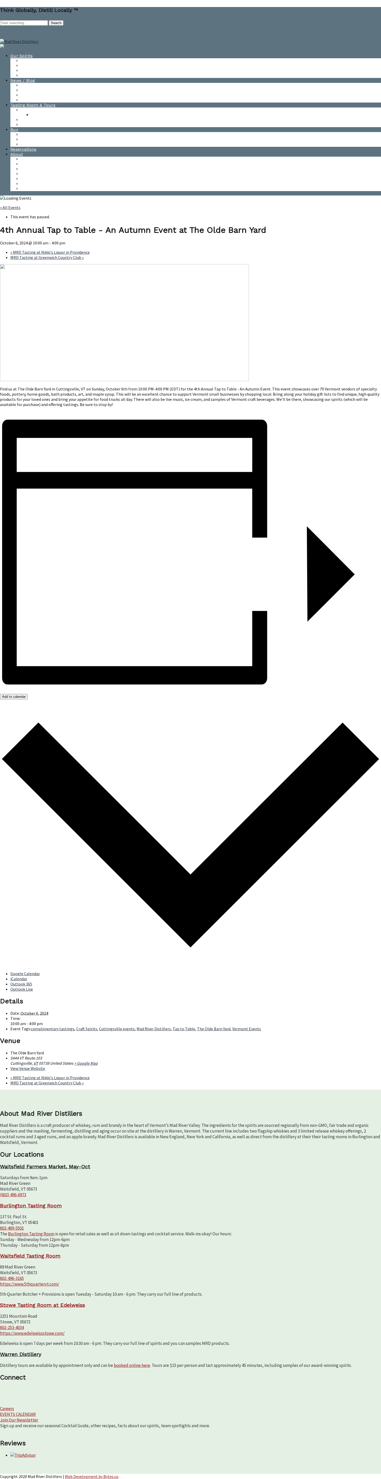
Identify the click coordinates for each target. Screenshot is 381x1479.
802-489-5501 (12, 1228)
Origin (27, 188)
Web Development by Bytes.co (91, 1476)
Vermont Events (246, 1028)
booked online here (132, 1365)
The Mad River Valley (42, 183)
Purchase (30, 134)
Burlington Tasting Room (46, 109)
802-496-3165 (12, 1278)
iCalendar (18, 978)
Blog (25, 90)
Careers (7, 1408)
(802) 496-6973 (13, 1195)
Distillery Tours (36, 124)
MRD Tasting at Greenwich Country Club (47, 257)
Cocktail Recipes (37, 70)
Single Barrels (35, 144)
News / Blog (22, 80)
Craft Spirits (86, 1028)
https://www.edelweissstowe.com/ (32, 1333)
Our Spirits (21, 55)
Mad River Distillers (154, 1028)
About (16, 154)
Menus (38, 114)
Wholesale (31, 139)
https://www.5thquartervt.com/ (29, 1284)
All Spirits (31, 60)
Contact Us (32, 159)
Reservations (23, 149)
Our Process (33, 178)
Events (27, 164)
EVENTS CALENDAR (18, 1414)
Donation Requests (40, 173)
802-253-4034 (12, 1327)
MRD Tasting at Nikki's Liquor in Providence (50, 252)
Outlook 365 (21, 984)
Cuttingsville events (117, 1028)
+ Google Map (86, 1063)
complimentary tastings (52, 1028)
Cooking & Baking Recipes (47, 75)
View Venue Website (27, 1068)
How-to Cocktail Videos (44, 65)
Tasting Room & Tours (32, 105)
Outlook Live (21, 989)
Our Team (31, 168)
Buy (14, 129)
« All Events (10, 207)
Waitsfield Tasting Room (45, 119)
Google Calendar (25, 973)
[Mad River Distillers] (19, 41)
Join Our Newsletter (19, 1420)
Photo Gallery (34, 100)
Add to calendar (14, 697)
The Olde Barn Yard (213, 1028)
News (26, 85)
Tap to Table (184, 1028)
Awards (28, 95)
